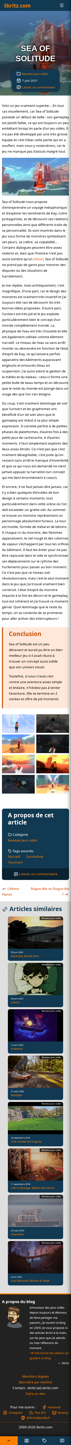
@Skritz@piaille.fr (38, 1418)
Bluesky (63, 1412)
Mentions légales (35, 1376)
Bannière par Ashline (35, 1382)
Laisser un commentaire (38, 87)
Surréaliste (34, 856)
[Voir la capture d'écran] (35, 177)
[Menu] (58, 5)
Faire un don (36, 1393)
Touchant (15, 862)
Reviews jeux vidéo (35, 74)
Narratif (14, 856)
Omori (38, 259)
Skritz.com (17, 5)
